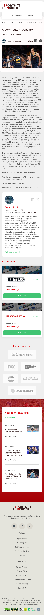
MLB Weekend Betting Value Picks (13, 430)
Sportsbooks (22, 538)
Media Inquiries (22, 584)
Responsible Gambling (22, 579)
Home (4, 22)
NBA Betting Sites (17, 15)
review (35, 279)
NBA (12, 22)
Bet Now (22, 295)
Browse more (10, 417)
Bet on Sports (22, 543)
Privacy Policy (22, 575)
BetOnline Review (22, 551)
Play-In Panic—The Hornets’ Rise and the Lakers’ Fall (13, 476)
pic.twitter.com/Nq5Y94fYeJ (13, 183)
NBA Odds (31, 15)
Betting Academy (22, 547)
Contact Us (22, 588)
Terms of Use (22, 571)
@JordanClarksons (27, 173)
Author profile (11, 252)
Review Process (22, 567)
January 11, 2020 (31, 187)
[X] (37, 200)
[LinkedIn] (32, 200)
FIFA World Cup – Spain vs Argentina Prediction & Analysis (14, 452)
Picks (20, 22)
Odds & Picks (22, 555)
